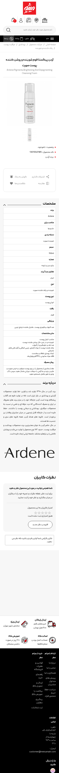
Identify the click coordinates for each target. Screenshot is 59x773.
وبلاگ (17, 38)
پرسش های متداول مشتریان (51, 681)
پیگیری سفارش (39, 701)
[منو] (51, 38)
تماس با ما (51, 668)
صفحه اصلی (51, 44)
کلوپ (27, 38)
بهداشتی (22, 44)
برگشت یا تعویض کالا (37, 693)
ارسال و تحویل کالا (38, 684)
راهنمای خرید (39, 676)
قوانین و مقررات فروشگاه (38, 666)
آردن (47, 157)
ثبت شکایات (37, 707)
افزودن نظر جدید (40, 524)
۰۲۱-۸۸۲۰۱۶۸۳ (49, 730)
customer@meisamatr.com (42, 751)
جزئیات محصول (35, 44)
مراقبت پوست (9, 44)
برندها (6, 38)
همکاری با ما (50, 673)
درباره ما (52, 663)
